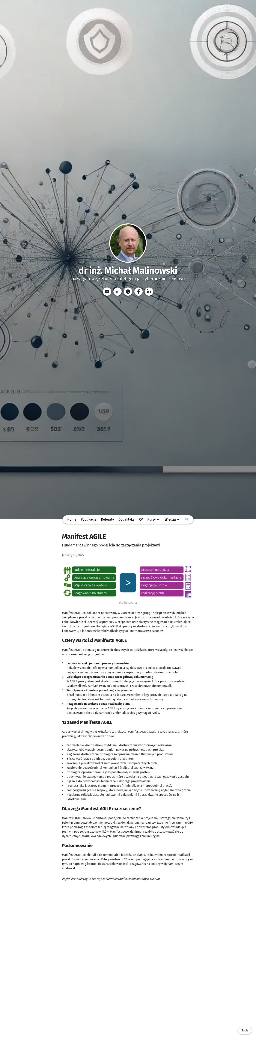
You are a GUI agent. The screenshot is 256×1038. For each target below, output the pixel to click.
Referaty (107, 519)
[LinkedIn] (149, 291)
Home (71, 519)
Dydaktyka (126, 519)
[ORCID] (128, 291)
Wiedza (170, 519)
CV (141, 519)
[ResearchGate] (117, 291)
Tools (245, 1030)
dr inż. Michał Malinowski (128, 270)
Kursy (151, 519)
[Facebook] (138, 291)
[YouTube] (107, 291)
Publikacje (89, 519)
